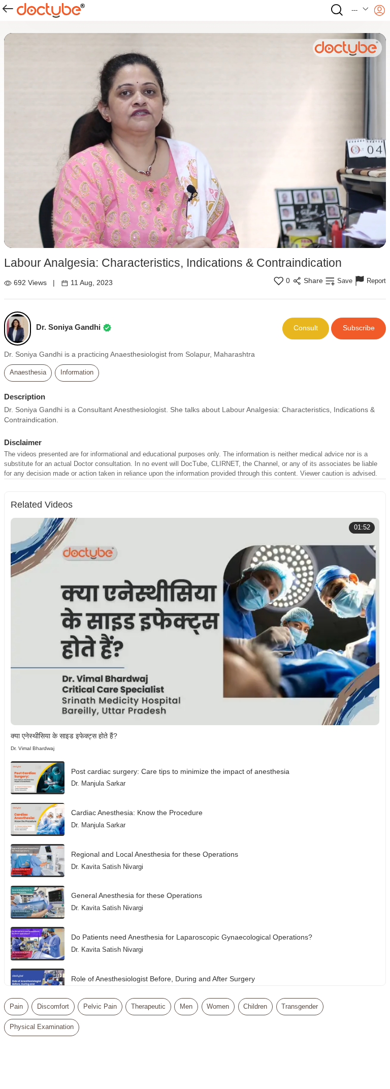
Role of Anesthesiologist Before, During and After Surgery (163, 979)
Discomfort (53, 1006)
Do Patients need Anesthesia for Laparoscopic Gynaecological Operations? (191, 937)
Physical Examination (42, 1027)
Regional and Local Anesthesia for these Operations (154, 854)
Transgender (299, 1006)
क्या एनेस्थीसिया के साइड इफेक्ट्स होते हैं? (64, 736)
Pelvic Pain (100, 1006)
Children (255, 1006)
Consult (306, 328)
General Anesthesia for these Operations (136, 895)
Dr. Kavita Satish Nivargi (107, 866)
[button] (360, 10)
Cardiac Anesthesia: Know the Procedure (137, 813)
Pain (16, 1006)
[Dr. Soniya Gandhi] (20, 329)
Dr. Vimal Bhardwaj (32, 748)
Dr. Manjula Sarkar (98, 783)
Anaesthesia (28, 372)
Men (186, 1006)
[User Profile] (379, 10)
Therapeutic (148, 1006)
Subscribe (359, 328)
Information (76, 372)
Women (218, 1006)
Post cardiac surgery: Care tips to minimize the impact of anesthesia (180, 771)
